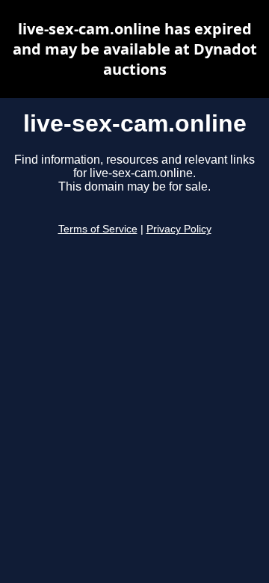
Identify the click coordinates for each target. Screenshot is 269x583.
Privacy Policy (178, 229)
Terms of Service (97, 229)
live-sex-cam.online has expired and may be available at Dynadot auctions (135, 49)
